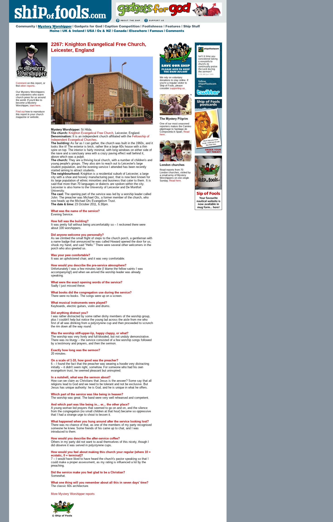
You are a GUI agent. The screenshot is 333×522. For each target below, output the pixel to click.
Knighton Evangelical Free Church (91, 133)
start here (35, 105)
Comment (21, 83)
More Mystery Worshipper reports (73, 494)
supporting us (177, 88)
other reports (27, 85)
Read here (175, 180)
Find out (20, 111)
